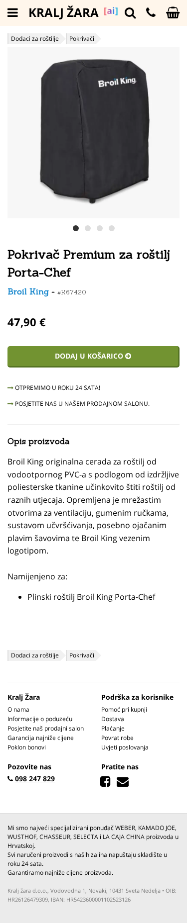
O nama (18, 709)
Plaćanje (113, 728)
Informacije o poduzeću (39, 719)
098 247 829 (35, 778)
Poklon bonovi (26, 747)
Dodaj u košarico (90, 356)
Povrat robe (117, 738)
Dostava (112, 719)
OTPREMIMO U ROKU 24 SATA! (56, 387)
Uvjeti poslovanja (125, 747)
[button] (171, 132)
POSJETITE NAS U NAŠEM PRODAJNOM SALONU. (81, 403)
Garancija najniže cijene (40, 738)
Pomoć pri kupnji (124, 709)
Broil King (28, 291)
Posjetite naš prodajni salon (45, 728)
